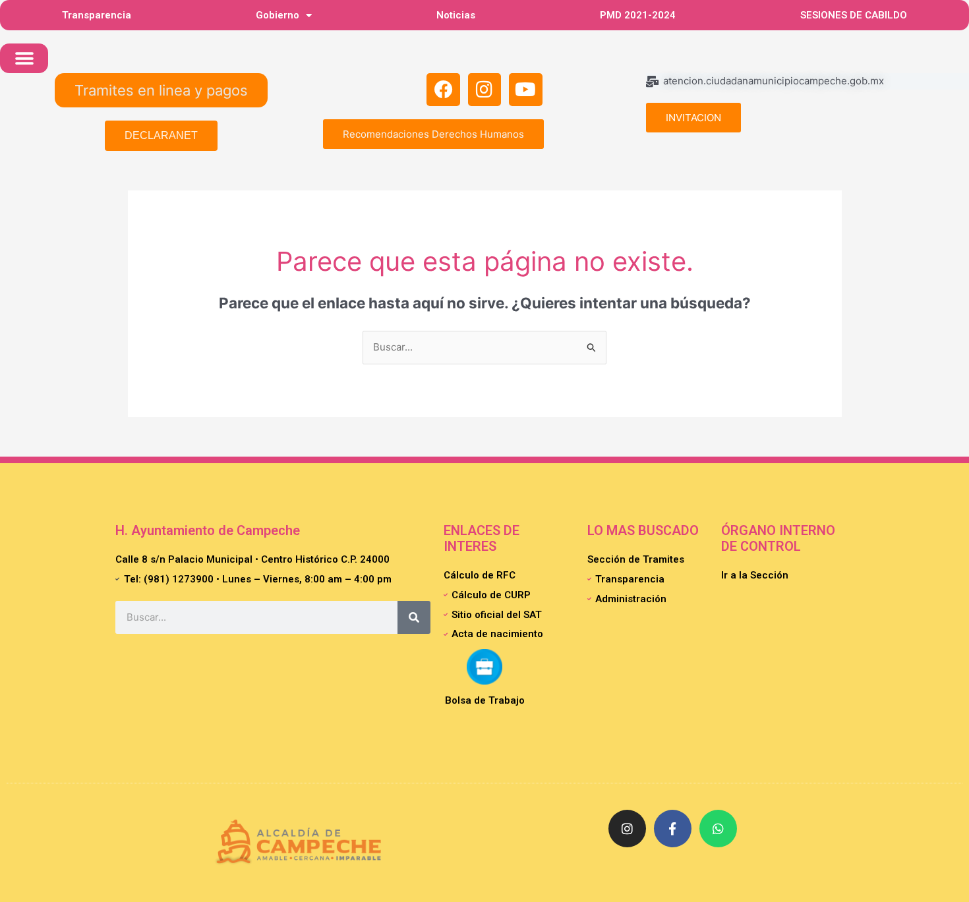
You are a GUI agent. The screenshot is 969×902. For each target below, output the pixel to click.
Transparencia (96, 15)
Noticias (455, 15)
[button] (24, 58)
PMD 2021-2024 (638, 15)
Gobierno (277, 15)
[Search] (413, 617)
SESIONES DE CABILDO (853, 15)
